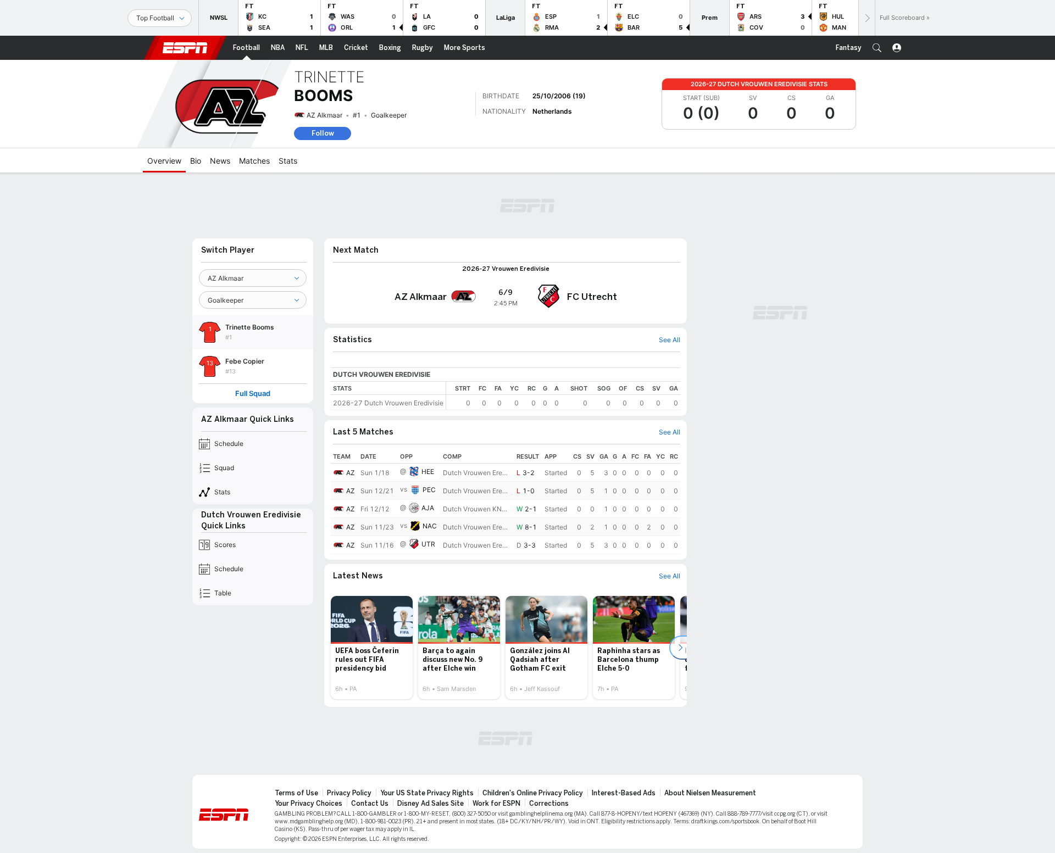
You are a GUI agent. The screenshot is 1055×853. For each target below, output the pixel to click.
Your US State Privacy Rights (427, 793)
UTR (428, 544)
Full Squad (252, 393)
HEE (427, 471)
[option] (372, 647)
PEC (429, 490)
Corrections (549, 803)
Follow (323, 133)
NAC (430, 526)
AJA (427, 508)
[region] (563, 395)
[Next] (866, 18)
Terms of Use (296, 793)
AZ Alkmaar (324, 115)
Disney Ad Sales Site (430, 803)
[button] (877, 47)
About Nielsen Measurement (710, 793)
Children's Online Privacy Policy (532, 793)
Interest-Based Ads (624, 793)
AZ (350, 473)
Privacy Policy (349, 793)
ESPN (185, 48)
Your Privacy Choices (308, 803)
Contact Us (369, 803)
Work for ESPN (496, 803)
